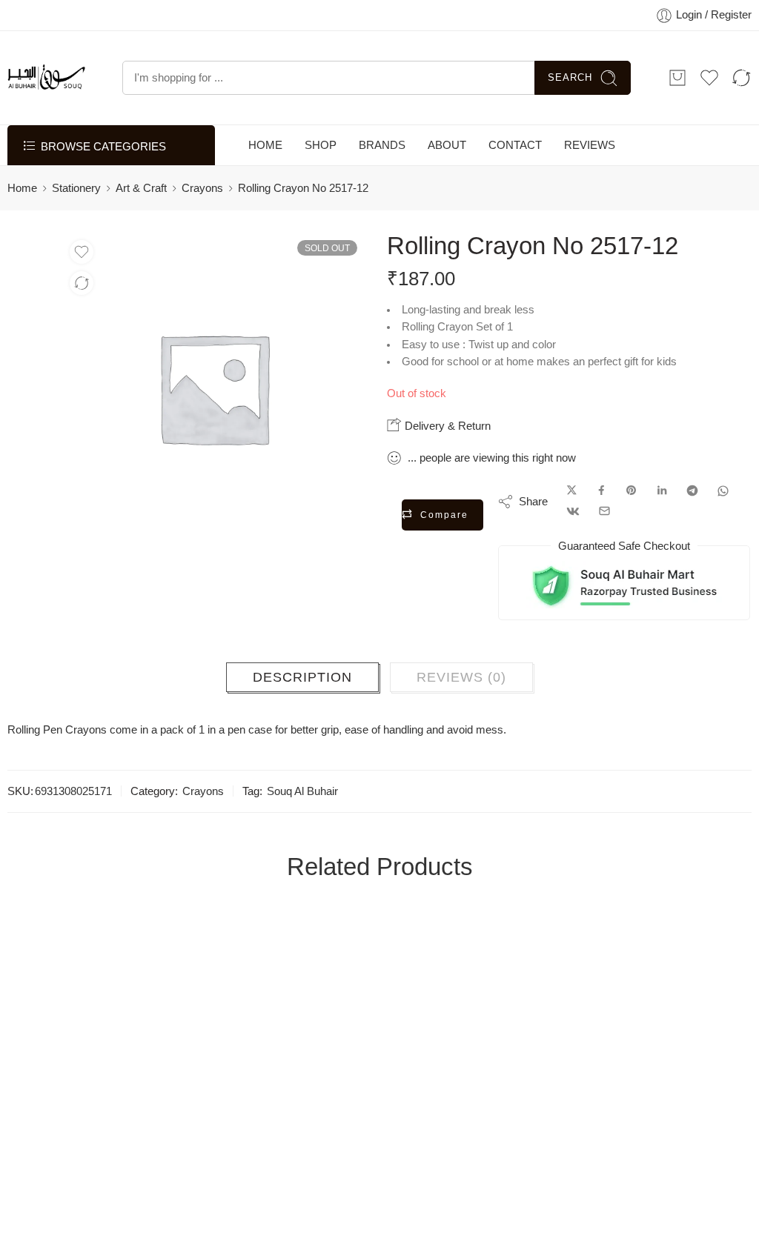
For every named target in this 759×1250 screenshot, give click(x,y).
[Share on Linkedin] (662, 491)
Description (302, 677)
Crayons (202, 188)
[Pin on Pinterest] (631, 491)
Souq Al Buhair (302, 791)
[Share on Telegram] (692, 491)
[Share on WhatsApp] (723, 491)
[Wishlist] (81, 252)
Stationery (76, 188)
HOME (265, 145)
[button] (82, 1126)
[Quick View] (141, 1126)
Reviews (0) (461, 677)
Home (22, 188)
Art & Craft (141, 188)
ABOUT (447, 145)
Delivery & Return (446, 425)
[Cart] (677, 77)
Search (570, 77)
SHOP (321, 145)
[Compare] (81, 283)
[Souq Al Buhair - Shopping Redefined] (46, 78)
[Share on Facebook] (601, 491)
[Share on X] (571, 491)
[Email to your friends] (604, 511)
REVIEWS (589, 145)
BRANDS (382, 145)
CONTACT (515, 145)
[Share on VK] (573, 511)
